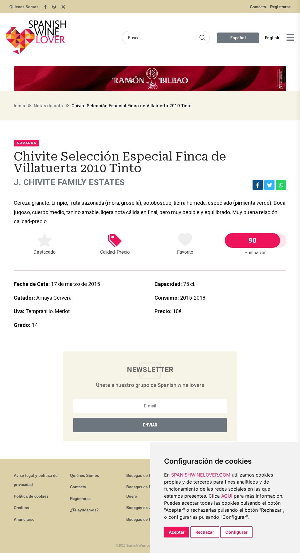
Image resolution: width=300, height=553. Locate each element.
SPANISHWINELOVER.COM (200, 475)
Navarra (26, 143)
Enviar (150, 425)
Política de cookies (31, 496)
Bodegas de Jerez (142, 508)
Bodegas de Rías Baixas (148, 519)
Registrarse (280, 7)
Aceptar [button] (177, 532)
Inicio (19, 105)
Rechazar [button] (204, 532)
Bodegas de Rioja (142, 475)
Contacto (258, 7)
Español (238, 37)
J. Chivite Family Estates (69, 182)
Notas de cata (48, 105)
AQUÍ (226, 496)
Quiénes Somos (23, 7)
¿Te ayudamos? (84, 510)
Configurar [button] (236, 532)
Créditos (21, 508)
